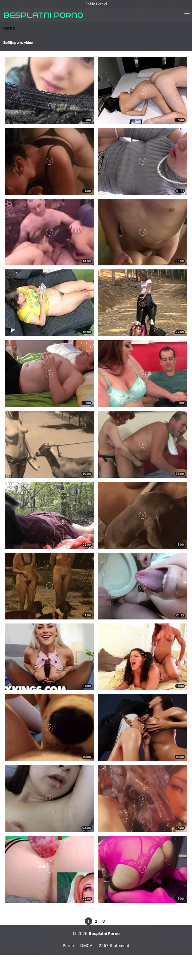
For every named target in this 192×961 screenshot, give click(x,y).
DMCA (86, 945)
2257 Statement (114, 945)
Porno (9, 28)
